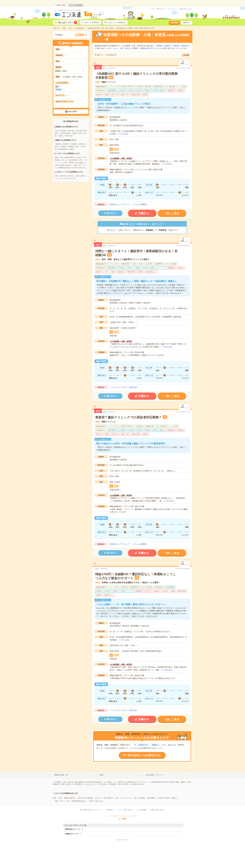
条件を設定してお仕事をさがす (144, 755)
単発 (61, 157)
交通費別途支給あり (65, 167)
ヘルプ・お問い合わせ (157, 9)
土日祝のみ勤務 (163, 798)
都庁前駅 (71, 131)
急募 (56, 176)
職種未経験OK (70, 157)
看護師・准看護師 (67, 146)
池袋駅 (74, 133)
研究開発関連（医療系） (66, 149)
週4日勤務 (79, 162)
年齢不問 (63, 176)
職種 (101, 775)
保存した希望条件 (92, 22)
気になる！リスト (67, 22)
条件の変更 (72, 112)
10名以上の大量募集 (85, 798)
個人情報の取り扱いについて (90, 810)
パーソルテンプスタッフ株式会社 (123, 387)
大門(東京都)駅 (65, 133)
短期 (56, 157)
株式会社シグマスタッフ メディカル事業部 (128, 204)
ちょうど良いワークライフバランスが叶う (68, 10)
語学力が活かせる (79, 167)
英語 (77, 176)
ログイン (186, 23)
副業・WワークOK (62, 801)
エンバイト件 (75, 5)
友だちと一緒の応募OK (69, 160)
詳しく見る (173, 213)
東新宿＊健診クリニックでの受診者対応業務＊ (128, 417)
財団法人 (71, 176)
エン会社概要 (141, 810)
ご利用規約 (109, 810)
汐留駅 (60, 136)
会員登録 (174, 23)
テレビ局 (63, 178)
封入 (69, 178)
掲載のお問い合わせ (186, 9)
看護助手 (66, 144)
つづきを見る (122, 134)
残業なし (69, 165)
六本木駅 (79, 131)
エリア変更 (98, 15)
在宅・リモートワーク (123, 798)
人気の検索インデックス (154, 775)
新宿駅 (63, 131)
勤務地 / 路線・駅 (61, 775)
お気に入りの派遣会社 (116, 22)
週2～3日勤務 (69, 162)
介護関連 (58, 144)
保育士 (57, 146)
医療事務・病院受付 (78, 144)
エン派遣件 (60, 5)
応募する (144, 213)
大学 (74, 178)
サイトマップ (172, 9)
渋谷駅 (57, 131)
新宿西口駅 (68, 136)
